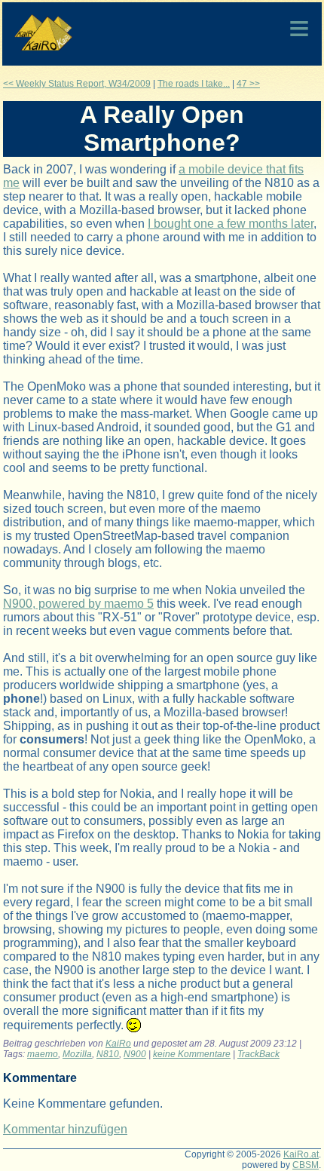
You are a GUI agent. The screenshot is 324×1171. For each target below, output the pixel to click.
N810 (107, 1054)
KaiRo (118, 1043)
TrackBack (258, 1054)
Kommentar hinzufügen (65, 1129)
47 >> (248, 83)
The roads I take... (193, 83)
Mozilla (77, 1054)
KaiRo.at (301, 1154)
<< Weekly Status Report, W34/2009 (77, 83)
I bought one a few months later (230, 223)
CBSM (305, 1165)
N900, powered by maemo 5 (78, 603)
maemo (42, 1054)
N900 (135, 1054)
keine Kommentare (192, 1054)
